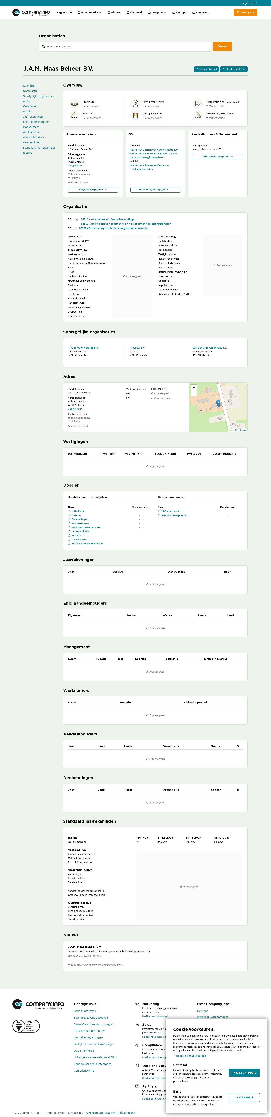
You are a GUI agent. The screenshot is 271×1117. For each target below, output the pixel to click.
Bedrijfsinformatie (85, 1011)
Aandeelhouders (33, 137)
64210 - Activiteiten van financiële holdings (154, 149)
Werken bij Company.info (212, 1017)
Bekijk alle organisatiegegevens (153, 189)
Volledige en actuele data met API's (95, 1057)
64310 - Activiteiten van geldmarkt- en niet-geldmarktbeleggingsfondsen (154, 155)
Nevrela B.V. (137, 347)
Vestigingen (30, 106)
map (217, 407)
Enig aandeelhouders (36, 121)
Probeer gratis (245, 12)
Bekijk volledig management (216, 156)
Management (31, 127)
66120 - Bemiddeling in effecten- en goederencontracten (150, 167)
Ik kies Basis (244, 1097)
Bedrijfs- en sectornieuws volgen (94, 1044)
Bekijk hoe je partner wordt (157, 1098)
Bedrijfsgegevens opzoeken (91, 1017)
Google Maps (75, 165)
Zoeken (222, 46)
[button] (218, 403)
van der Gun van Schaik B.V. (210, 347)
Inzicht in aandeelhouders (90, 1031)
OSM (244, 430)
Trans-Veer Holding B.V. (84, 347)
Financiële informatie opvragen (93, 1024)
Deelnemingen (32, 142)
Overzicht (29, 85)
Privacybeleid (127, 1112)
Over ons (202, 1011)
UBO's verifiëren (84, 1050)
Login (245, 3)
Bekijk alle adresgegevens (91, 189)
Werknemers (31, 132)
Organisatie (64, 12)
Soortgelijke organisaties (38, 96)
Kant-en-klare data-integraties (92, 1064)
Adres (26, 101)
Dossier (27, 111)
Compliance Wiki (84, 1070)
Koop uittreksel (208, 69)
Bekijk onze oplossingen (155, 1016)
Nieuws (27, 152)
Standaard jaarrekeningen (39, 147)
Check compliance (236, 69)
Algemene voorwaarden (101, 1112)
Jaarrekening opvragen (88, 1037)
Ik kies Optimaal (244, 1072)
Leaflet (234, 430)
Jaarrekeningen (33, 116)
